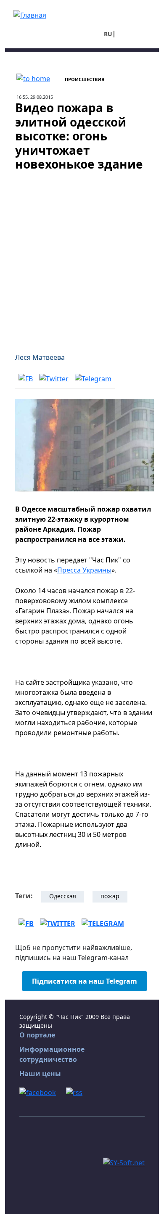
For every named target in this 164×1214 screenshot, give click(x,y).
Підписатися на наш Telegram (84, 981)
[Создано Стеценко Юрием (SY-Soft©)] (124, 1161)
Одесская (62, 896)
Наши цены (40, 1073)
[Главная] (29, 14)
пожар (110, 896)
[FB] (26, 378)
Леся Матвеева (40, 357)
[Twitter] (54, 378)
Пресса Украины (84, 570)
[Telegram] (93, 378)
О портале (37, 1035)
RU (108, 34)
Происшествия (84, 79)
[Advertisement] (82, 257)
